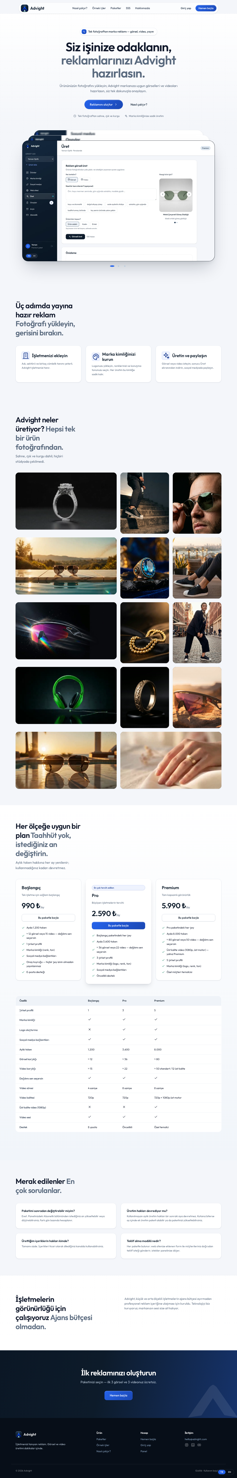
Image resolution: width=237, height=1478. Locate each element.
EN (229, 1472)
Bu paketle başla (48, 917)
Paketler (116, 8)
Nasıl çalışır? (79, 8)
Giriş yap (186, 8)
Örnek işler (99, 8)
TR (221, 1472)
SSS (128, 8)
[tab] (112, 266)
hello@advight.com (196, 1439)
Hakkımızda (142, 8)
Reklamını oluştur (101, 104)
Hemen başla (205, 8)
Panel (144, 1451)
